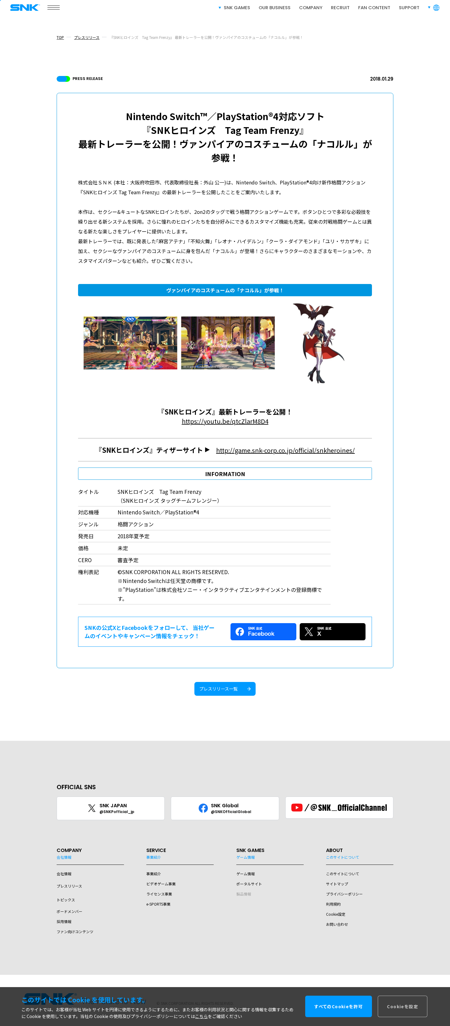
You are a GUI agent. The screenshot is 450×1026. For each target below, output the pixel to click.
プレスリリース (86, 37)
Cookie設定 (335, 914)
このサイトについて (342, 873)
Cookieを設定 (402, 1007)
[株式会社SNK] (23, 7)
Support (409, 7)
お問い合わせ (337, 924)
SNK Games (237, 7)
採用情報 (64, 921)
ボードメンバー (69, 911)
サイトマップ (337, 883)
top (60, 37)
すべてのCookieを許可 (338, 1007)
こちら (201, 1016)
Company (310, 7)
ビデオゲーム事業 (161, 883)
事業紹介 (153, 873)
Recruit (340, 7)
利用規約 (333, 904)
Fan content (374, 7)
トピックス (66, 899)
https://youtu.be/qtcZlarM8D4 (225, 421)
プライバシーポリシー (344, 893)
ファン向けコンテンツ (75, 931)
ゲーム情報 (245, 873)
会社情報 (64, 873)
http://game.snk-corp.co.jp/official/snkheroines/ (285, 450)
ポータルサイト (249, 883)
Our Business (275, 7)
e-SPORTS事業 (158, 904)
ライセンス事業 (159, 893)
